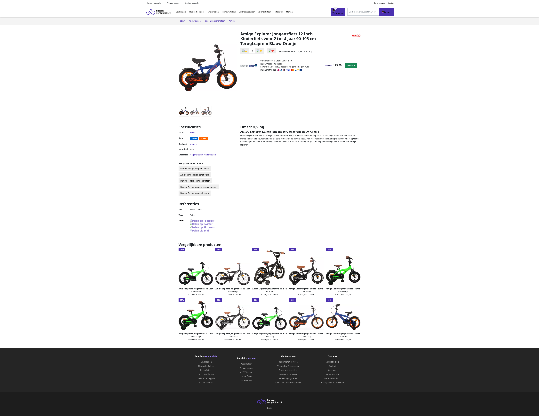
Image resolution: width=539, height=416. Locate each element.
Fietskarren (278, 12)
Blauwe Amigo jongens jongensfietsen (198, 187)
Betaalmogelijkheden (288, 378)
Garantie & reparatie (288, 374)
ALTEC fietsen (246, 372)
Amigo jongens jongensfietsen (195, 174)
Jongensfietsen (196, 154)
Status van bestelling (288, 370)
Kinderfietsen (213, 12)
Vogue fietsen (246, 368)
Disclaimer (339, 382)
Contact (391, 3)
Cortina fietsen (246, 376)
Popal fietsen (246, 364)
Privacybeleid (326, 382)
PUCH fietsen (246, 380)
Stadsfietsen (181, 12)
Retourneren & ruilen (288, 362)
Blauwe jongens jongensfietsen (195, 180)
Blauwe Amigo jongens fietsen (194, 168)
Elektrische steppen (247, 12)
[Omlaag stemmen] (259, 51)
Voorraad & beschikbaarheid (288, 382)
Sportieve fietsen (229, 12)
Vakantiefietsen (264, 12)
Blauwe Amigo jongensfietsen (194, 193)
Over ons (332, 370)
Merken (289, 12)
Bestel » (351, 65)
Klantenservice (379, 3)
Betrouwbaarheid (332, 378)
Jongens (193, 144)
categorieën (211, 356)
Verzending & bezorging (288, 366)
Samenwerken (332, 374)
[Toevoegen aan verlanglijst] (271, 51)
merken (251, 358)
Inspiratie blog (332, 362)
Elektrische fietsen (197, 12)
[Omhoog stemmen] (244, 51)
